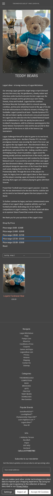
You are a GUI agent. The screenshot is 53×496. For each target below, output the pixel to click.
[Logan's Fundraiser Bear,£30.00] (14, 278)
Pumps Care (26, 338)
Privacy (26, 355)
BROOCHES (26, 386)
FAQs (27, 336)
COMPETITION (26, 380)
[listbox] (18, 255)
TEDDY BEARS (26, 394)
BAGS (26, 383)
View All (26, 425)
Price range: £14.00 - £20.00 (13, 231)
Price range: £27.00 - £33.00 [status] (13, 238)
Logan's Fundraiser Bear (13, 296)
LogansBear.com (26, 352)
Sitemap (26, 365)
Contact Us (26, 363)
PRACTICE (26, 391)
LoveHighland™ (26, 414)
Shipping (26, 360)
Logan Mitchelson (26, 333)
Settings (8, 491)
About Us (26, 341)
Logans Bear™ (26, 422)
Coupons (26, 346)
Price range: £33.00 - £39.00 (13, 242)
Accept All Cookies (40, 491)
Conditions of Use (26, 344)
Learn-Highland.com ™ (26, 419)
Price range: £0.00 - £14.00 (13, 228)
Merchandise (27, 399)
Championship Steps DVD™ (26, 417)
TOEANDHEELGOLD (27, 378)
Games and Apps (26, 349)
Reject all (21, 491)
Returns (27, 357)
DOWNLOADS (27, 396)
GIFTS (26, 388)
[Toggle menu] (3, 3)
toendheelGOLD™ (26, 411)
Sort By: (7, 255)
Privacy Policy (22, 486)
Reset (5, 246)
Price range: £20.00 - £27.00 (13, 235)
